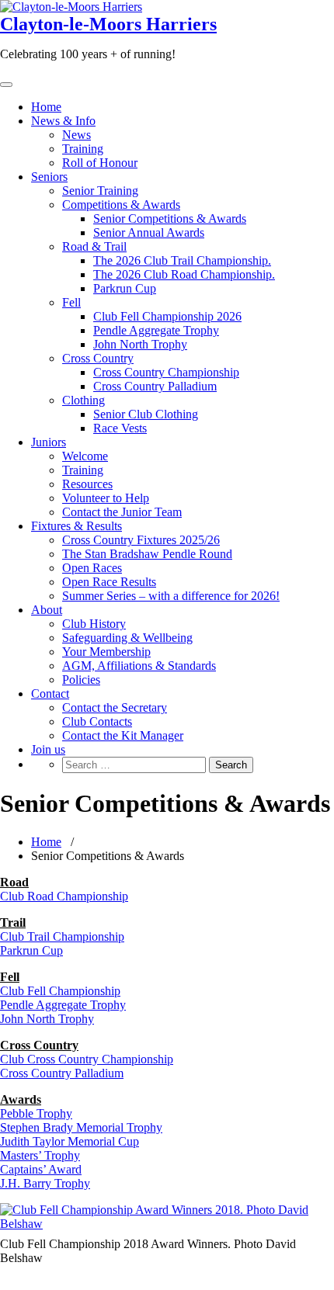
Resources (87, 484)
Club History (94, 623)
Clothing (83, 400)
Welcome (85, 456)
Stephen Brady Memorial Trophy (81, 1127)
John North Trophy (140, 344)
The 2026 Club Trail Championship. (182, 260)
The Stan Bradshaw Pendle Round (147, 553)
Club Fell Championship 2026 (167, 316)
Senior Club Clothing (145, 414)
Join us (48, 749)
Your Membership (106, 651)
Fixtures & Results (76, 525)
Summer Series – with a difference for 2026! (171, 595)
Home (46, 106)
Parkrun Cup (124, 288)
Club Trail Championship (62, 936)
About (46, 609)
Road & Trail (94, 246)
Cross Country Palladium (155, 386)
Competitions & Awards (121, 204)
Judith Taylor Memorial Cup (69, 1141)
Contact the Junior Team (122, 511)
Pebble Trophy (36, 1113)
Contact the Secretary (114, 707)
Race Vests (120, 428)
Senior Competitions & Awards (169, 218)
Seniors (49, 176)
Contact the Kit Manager (122, 735)
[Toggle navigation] (6, 84)
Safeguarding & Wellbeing (127, 637)
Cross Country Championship (166, 372)
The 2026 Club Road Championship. (184, 274)
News (76, 134)
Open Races (92, 567)
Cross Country (98, 358)
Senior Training (100, 190)
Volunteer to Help (105, 498)
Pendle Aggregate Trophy (156, 330)
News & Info (63, 120)
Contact (50, 693)
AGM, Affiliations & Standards (139, 665)
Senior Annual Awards (148, 232)
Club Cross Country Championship (86, 1059)
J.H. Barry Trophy (45, 1183)
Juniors (48, 442)
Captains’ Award (41, 1169)
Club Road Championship (64, 896)
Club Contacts (97, 721)
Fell (71, 302)
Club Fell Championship (60, 990)
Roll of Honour (99, 162)
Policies (81, 679)
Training (82, 148)
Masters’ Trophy (40, 1155)
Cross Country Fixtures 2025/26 (141, 539)
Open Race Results (109, 581)
